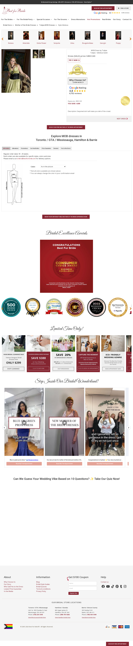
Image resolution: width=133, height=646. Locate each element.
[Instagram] (125, 589)
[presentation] (2, 39)
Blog (38, 584)
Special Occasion (43, 19)
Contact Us (127, 19)
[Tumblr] (121, 589)
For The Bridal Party (25, 19)
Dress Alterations (78, 19)
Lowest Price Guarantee (12, 591)
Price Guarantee (46, 148)
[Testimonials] (113, 12)
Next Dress (121, 119)
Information (6, 148)
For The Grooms (60, 19)
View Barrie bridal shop (89, 620)
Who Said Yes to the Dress (13, 589)
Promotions (24, 148)
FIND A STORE (124, 8)
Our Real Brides (34, 148)
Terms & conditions (43, 591)
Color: (33, 167)
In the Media (8, 594)
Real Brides (106, 19)
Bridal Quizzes (41, 589)
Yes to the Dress (66, 148)
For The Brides (7, 19)
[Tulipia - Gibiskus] (36, 54)
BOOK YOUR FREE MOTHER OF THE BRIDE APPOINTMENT (66, 127)
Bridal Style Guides (43, 587)
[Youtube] (108, 589)
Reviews (56, 148)
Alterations (15, 148)
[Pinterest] (117, 589)
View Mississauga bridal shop (37, 620)
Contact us (105, 584)
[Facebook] (103, 589)
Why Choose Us (9, 584)
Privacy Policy (41, 594)
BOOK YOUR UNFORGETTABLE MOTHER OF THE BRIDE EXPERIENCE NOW (66, 217)
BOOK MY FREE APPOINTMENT (103, 8)
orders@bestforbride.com (26, 159)
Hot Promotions (93, 19)
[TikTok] (112, 589)
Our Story (117, 19)
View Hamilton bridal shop (62, 620)
